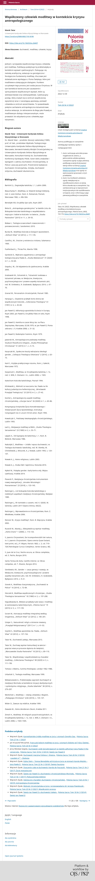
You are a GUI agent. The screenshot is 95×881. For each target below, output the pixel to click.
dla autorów (9, 842)
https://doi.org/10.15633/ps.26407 (23, 43)
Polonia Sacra (14, 2)
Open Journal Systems (14, 856)
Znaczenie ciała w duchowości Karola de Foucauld (44, 767)
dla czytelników (10, 838)
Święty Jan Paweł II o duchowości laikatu (40, 792)
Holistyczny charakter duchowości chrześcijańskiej (44, 780)
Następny (83, 801)
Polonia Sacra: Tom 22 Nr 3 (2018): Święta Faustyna (43, 764)
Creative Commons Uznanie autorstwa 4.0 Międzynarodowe (72, 133)
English (8, 819)
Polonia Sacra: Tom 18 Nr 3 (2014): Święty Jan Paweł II (42, 752)
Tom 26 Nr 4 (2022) (37, 9)
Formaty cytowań (66, 219)
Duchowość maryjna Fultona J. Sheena (39, 755)
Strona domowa (11, 9)
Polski (7, 823)
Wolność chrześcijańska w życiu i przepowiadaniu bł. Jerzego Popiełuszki (53, 786)
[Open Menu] (4, 2)
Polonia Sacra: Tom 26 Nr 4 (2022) (24, 746)
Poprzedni (12, 801)
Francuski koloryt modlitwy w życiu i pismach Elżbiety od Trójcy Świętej (59, 743)
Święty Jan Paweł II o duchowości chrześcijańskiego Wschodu (48, 774)
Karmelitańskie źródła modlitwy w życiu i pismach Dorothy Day (49, 736)
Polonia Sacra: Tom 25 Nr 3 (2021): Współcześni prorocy (33, 789)
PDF (63, 82)
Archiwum (23, 9)
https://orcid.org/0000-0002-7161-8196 (19, 36)
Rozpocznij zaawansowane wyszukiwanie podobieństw (41, 806)
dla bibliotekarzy (11, 845)
